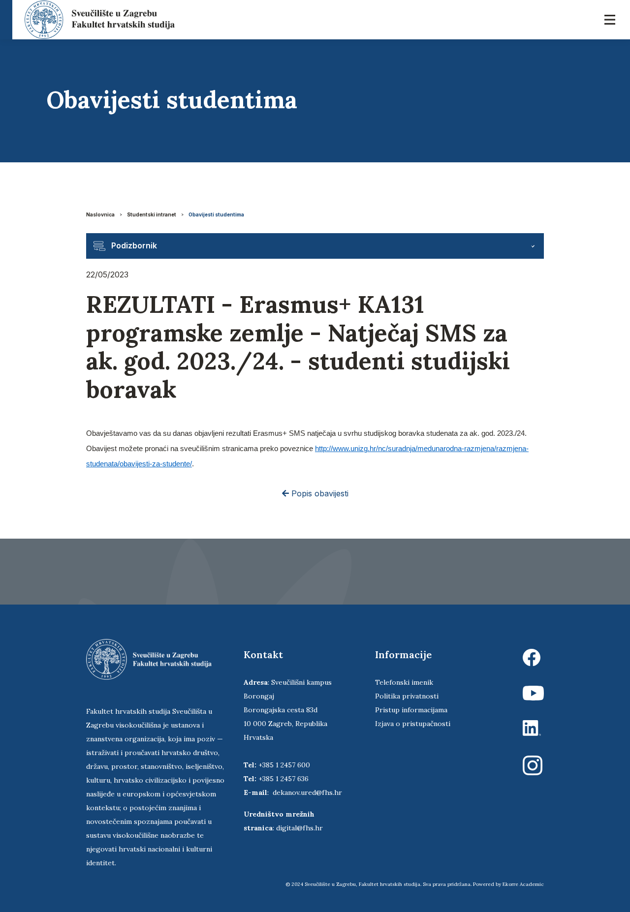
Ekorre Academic (523, 884)
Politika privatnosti (407, 696)
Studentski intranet (151, 214)
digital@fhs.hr (299, 827)
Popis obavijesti (318, 493)
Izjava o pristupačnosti (412, 723)
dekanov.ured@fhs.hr (307, 792)
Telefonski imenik (404, 682)
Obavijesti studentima (216, 214)
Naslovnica (100, 214)
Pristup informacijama (411, 709)
